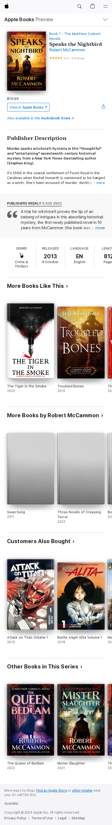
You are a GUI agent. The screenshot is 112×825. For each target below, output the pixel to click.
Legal (62, 818)
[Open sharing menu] (103, 107)
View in (26, 107)
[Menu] (105, 6)
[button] (79, 6)
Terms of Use (42, 818)
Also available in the (39, 118)
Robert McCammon (67, 49)
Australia (11, 803)
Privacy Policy (15, 818)
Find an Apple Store (51, 790)
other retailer (82, 790)
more (101, 183)
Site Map (78, 818)
